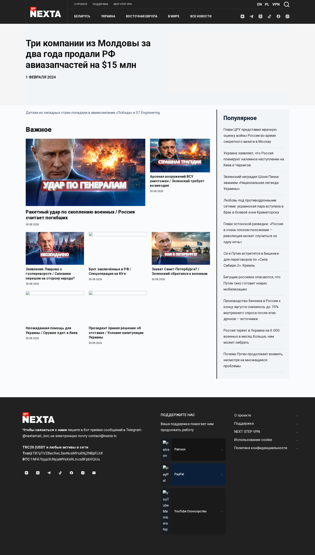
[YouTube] (242, 16)
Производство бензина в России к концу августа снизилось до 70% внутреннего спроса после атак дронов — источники (252, 310)
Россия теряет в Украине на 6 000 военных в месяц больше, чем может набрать (252, 336)
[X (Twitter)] (260, 16)
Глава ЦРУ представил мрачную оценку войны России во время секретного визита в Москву (250, 135)
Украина (108, 16)
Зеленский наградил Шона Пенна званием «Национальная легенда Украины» (251, 182)
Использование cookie (253, 440)
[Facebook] (278, 16)
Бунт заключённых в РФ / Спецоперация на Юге (110, 271)
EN (259, 4)
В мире (173, 16)
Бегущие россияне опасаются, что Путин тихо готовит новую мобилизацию (252, 283)
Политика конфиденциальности (260, 448)
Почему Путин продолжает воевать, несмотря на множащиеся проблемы (253, 360)
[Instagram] (287, 16)
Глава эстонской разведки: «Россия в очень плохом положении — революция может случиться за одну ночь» (253, 233)
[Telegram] (251, 16)
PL (267, 4)
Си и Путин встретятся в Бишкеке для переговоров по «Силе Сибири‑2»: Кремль (251, 259)
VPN (276, 4)
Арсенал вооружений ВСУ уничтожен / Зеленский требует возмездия (177, 181)
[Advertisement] (228, 62)
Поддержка (100, 4)
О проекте (80, 4)
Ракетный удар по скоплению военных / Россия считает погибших (80, 215)
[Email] (94, 473)
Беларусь (82, 16)
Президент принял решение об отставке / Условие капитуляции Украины (116, 332)
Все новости (201, 16)
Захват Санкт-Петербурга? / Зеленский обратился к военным (179, 271)
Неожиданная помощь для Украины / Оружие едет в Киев (52, 330)
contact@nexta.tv (102, 436)
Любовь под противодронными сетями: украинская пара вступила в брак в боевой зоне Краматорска (254, 206)
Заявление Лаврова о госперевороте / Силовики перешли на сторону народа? (50, 273)
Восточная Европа (141, 16)
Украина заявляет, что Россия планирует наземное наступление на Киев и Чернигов (254, 159)
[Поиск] (286, 4)
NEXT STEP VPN (123, 4)
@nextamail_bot (35, 436)
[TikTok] (269, 16)
